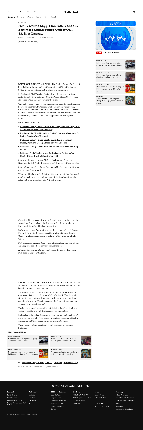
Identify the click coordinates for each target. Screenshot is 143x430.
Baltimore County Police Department (37, 363)
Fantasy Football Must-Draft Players (16, 403)
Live (29, 12)
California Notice (100, 398)
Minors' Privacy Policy (101, 406)
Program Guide (56, 398)
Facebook (32, 398)
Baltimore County (71, 363)
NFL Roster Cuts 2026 (14, 400)
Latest (10, 12)
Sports (38, 17)
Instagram (32, 400)
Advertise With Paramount (125, 398)
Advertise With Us (57, 403)
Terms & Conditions (57, 406)
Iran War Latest (12, 398)
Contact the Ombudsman (124, 409)
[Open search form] (134, 12)
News (22, 17)
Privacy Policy (99, 395)
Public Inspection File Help (82, 398)
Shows (36, 12)
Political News (12, 395)
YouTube (32, 395)
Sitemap (53, 409)
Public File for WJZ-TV (80, 395)
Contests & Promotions (58, 400)
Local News (19, 12)
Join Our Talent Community (125, 400)
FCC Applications (79, 400)
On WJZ (53, 17)
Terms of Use (98, 403)
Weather (30, 17)
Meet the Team (56, 395)
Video (46, 17)
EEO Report (77, 403)
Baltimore (11, 17)
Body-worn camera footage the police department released (44, 230)
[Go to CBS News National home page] (71, 12)
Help (117, 403)
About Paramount (122, 395)
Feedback (119, 406)
